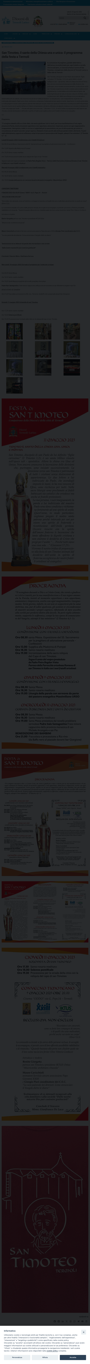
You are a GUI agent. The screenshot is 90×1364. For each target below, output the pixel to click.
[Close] (83, 1332)
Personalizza (17, 1357)
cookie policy (52, 1351)
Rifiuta (45, 1357)
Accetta (73, 1357)
